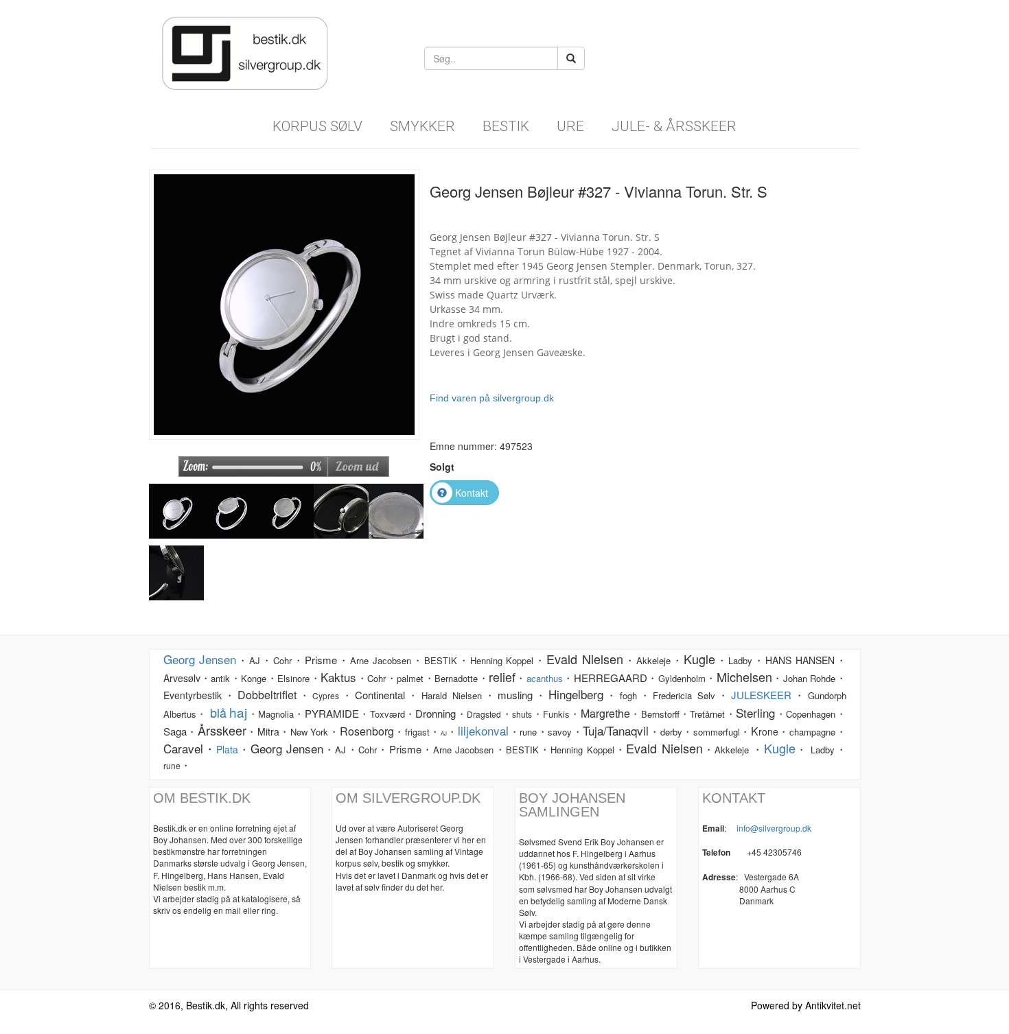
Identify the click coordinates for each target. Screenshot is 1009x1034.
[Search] (571, 58)
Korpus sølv (317, 126)
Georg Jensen (200, 659)
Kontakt (471, 493)
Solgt (442, 466)
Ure (570, 126)
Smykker (422, 126)
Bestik (506, 126)
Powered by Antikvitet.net (806, 1005)
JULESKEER (761, 695)
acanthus (544, 678)
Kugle (780, 748)
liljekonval (483, 730)
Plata (227, 749)
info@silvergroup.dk (774, 828)
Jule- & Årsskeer (674, 126)
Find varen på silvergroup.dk (492, 397)
